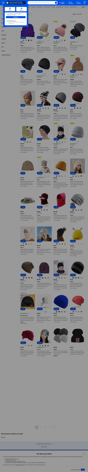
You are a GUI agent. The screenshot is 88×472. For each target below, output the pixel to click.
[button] (70, 2)
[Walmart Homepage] (3, 2)
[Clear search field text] (53, 2)
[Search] (56, 3)
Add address (15, 17)
